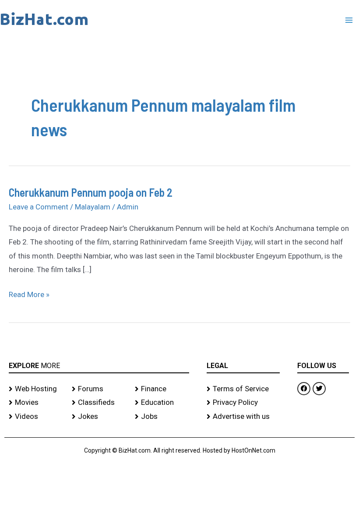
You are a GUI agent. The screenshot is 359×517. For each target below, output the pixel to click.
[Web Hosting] (36, 389)
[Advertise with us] (243, 417)
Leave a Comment (38, 206)
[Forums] (99, 389)
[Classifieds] (99, 403)
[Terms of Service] (243, 389)
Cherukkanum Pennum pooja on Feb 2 (90, 192)
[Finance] (162, 389)
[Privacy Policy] (243, 403)
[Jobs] (162, 417)
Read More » (29, 293)
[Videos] (36, 417)
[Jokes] (99, 417)
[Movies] (36, 403)
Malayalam (92, 206)
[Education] (162, 403)
